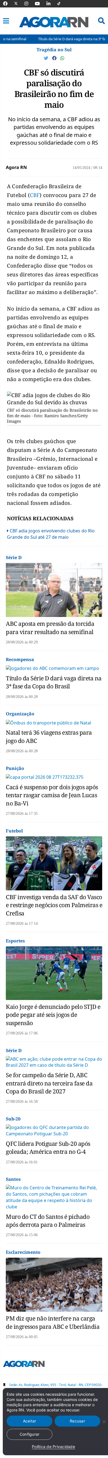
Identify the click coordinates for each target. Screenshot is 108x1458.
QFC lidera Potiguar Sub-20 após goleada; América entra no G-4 (48, 1147)
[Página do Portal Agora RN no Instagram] (29, 4)
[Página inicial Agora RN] (24, 1365)
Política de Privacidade (53, 1446)
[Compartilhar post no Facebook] (55, 58)
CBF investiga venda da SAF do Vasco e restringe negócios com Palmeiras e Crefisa (54, 905)
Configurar (30, 1434)
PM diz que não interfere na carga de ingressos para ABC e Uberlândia (52, 1322)
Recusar (77, 1421)
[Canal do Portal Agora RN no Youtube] (40, 4)
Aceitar (29, 1421)
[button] (6, 21)
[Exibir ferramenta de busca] (101, 21)
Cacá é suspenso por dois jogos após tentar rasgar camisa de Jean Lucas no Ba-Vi (52, 795)
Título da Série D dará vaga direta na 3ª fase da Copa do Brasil (54, 682)
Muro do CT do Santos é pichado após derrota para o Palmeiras (47, 1220)
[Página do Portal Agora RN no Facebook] (8, 4)
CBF (35, 195)
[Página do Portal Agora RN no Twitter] (19, 4)
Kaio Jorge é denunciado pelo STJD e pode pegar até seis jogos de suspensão (53, 1015)
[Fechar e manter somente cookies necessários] (104, 1421)
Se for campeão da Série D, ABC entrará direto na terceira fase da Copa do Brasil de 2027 (49, 1083)
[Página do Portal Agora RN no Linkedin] (51, 4)
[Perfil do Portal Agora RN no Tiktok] (61, 4)
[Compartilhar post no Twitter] (46, 58)
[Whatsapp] (62, 58)
